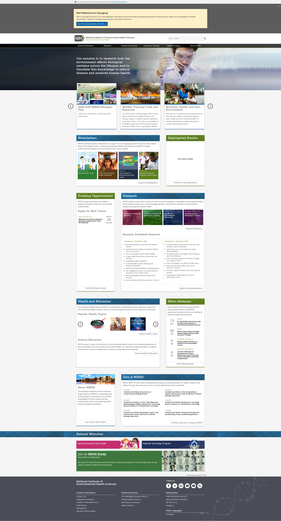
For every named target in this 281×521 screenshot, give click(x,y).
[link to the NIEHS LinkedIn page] (181, 485)
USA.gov (169, 505)
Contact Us (80, 496)
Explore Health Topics (148, 334)
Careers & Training (151, 45)
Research (107, 45)
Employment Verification (85, 499)
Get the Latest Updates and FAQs (91, 24)
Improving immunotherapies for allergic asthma (142, 268)
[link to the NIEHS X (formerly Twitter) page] (174, 485)
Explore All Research (194, 228)
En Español (170, 514)
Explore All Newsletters (148, 183)
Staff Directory (81, 505)
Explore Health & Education (146, 353)
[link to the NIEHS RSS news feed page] (199, 485)
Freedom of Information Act (86, 502)
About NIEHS (195, 45)
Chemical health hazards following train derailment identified (139, 265)
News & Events (173, 45)
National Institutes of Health (176, 499)
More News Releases (185, 364)
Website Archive (127, 505)
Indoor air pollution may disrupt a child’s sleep (182, 263)
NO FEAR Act (170, 502)
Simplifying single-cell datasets (136, 261)
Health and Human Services (176, 496)
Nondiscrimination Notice (130, 499)
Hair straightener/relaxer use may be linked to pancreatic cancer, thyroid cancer (142, 272)
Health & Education (85, 45)
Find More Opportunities (95, 288)
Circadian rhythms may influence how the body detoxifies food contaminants (183, 245)
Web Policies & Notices (129, 502)
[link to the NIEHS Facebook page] (168, 485)
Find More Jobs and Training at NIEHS (186, 423)
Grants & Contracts (129, 45)
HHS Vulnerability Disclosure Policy (133, 496)
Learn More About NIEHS (95, 422)
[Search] (205, 38)
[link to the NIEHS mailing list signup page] (187, 485)
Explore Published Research (191, 288)
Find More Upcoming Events (185, 182)
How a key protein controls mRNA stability (140, 254)
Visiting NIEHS (81, 508)
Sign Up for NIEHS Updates (86, 511)
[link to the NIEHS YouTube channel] (193, 485)
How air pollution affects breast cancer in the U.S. (143, 280)
